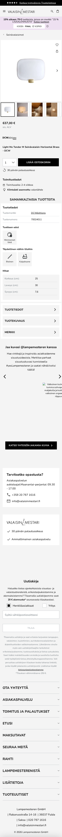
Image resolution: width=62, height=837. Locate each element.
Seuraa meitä (15, 747)
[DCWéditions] (19, 138)
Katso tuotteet (41, 21)
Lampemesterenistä (21, 770)
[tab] (31, 688)
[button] (8, 110)
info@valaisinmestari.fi (26, 501)
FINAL (29, 26)
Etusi (7, 723)
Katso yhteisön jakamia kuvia (29, 445)
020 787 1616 (37, 819)
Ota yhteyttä (15, 687)
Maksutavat (14, 735)
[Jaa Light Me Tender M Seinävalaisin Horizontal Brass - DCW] (57, 51)
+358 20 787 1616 (23, 494)
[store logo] (23, 11)
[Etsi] (52, 11)
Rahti (8, 759)
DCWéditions (38, 212)
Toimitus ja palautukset (26, 711)
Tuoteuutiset (15, 794)
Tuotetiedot (14, 309)
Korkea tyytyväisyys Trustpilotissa (38, 2)
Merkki (10, 332)
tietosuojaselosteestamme (30, 669)
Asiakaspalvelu (18, 699)
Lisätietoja (13, 782)
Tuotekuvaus (15, 321)
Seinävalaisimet (15, 34)
